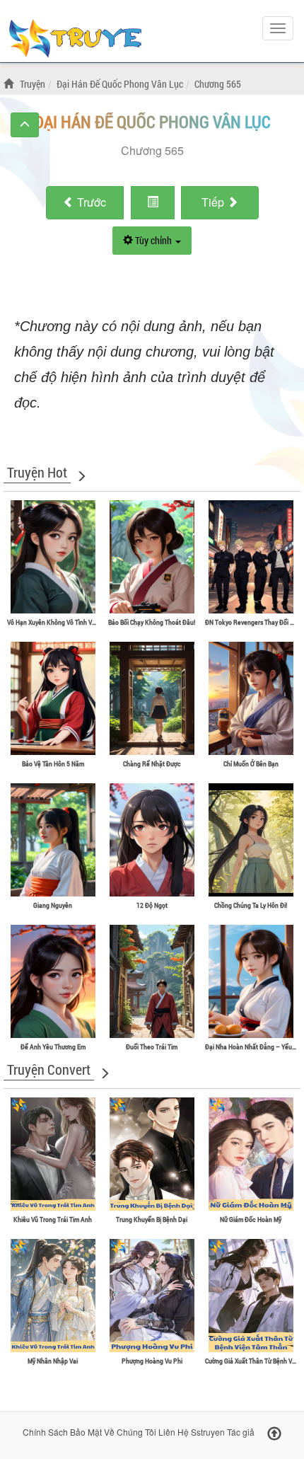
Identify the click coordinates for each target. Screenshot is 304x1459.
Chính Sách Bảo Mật (62, 1432)
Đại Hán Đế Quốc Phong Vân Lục (152, 122)
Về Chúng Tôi (130, 1432)
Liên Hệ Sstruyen (191, 1432)
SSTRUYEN (74, 40)
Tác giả (241, 1432)
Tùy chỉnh (153, 240)
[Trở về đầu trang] (274, 1434)
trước (91, 202)
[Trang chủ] (11, 84)
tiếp (214, 202)
